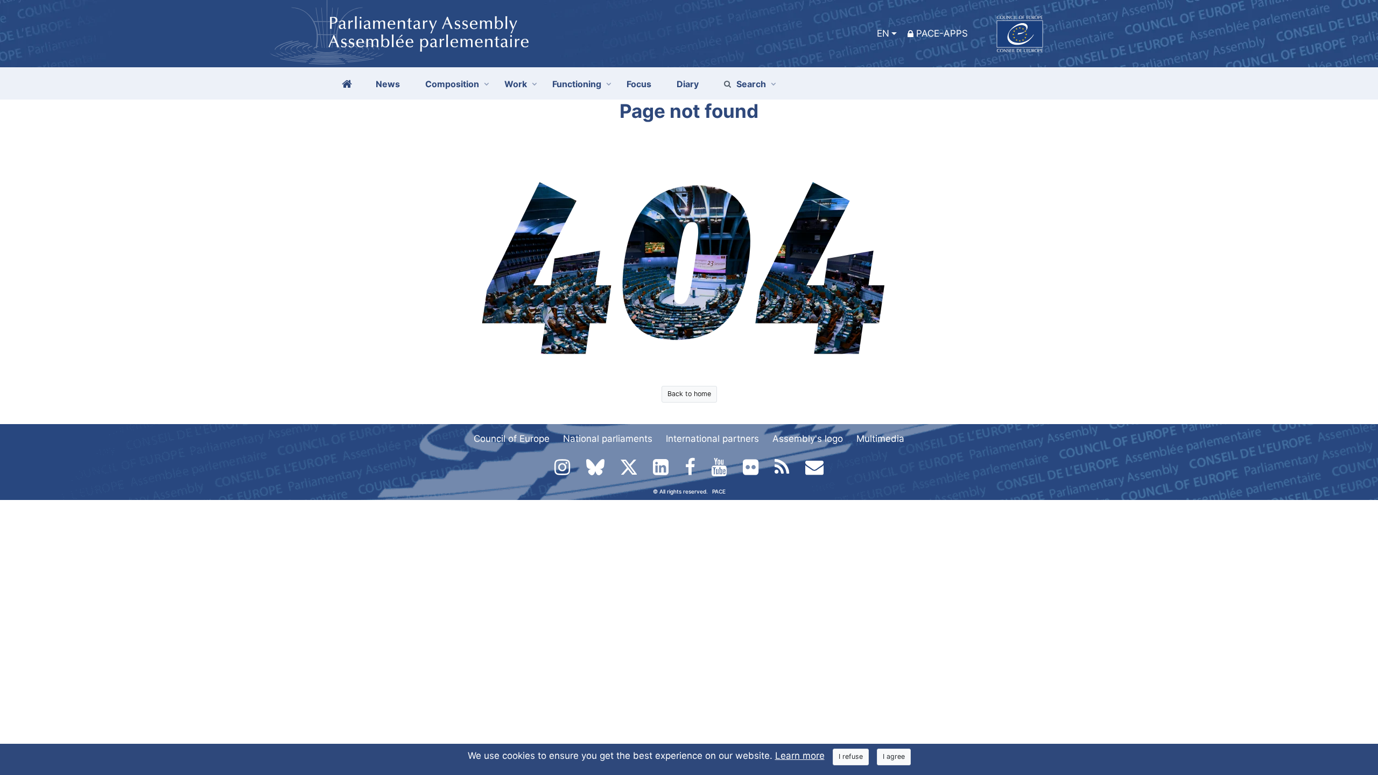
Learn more (800, 755)
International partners (712, 438)
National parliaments (607, 438)
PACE (719, 491)
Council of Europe (512, 438)
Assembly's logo (807, 438)
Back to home (689, 394)
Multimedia (880, 438)
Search (751, 84)
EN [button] (883, 33)
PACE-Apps (942, 33)
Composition (452, 84)
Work (515, 84)
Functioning (576, 84)
